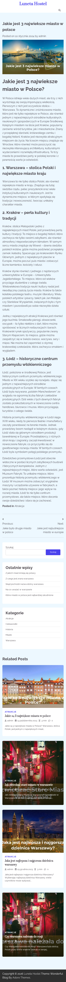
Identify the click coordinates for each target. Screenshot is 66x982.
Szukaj (9, 547)
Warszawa (11, 640)
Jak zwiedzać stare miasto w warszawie (29, 785)
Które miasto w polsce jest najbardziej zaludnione (29, 595)
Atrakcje (19, 506)
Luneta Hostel (33, 4)
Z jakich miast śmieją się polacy (21, 573)
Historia (9, 629)
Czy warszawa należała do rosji (24, 936)
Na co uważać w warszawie (19, 589)
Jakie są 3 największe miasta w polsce (28, 716)
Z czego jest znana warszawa (19, 578)
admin (42, 36)
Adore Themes (21, 977)
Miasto (9, 635)
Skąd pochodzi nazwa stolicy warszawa (24, 584)
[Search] (59, 10)
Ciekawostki (11, 624)
